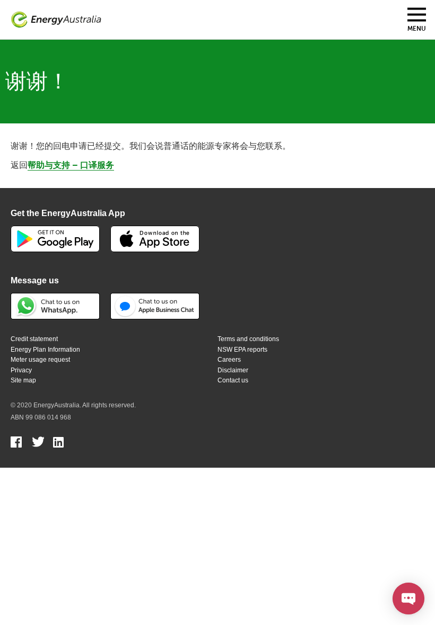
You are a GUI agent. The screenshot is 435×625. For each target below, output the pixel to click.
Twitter (38, 443)
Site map (23, 380)
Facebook (17, 443)
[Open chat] (408, 598)
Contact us (233, 380)
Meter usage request (40, 359)
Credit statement (34, 339)
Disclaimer (233, 370)
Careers (229, 359)
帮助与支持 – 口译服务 (71, 165)
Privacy (21, 370)
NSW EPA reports (242, 349)
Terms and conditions (248, 339)
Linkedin (59, 443)
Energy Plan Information (45, 349)
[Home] (56, 20)
